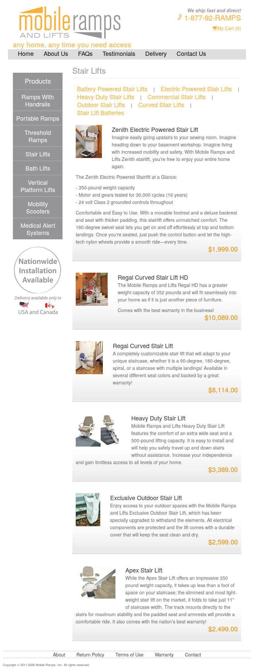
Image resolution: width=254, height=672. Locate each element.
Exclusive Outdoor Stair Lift (146, 497)
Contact (193, 654)
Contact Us (191, 53)
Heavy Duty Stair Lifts (105, 96)
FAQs (85, 53)
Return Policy (90, 654)
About (59, 654)
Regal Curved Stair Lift (143, 345)
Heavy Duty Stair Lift (158, 418)
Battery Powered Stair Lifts (112, 88)
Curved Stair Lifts (161, 104)
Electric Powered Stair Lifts (196, 88)
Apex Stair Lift (143, 570)
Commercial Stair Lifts (177, 96)
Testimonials (119, 53)
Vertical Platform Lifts (38, 186)
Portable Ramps (37, 118)
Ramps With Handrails (37, 100)
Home (26, 53)
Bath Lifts (37, 168)
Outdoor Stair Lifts (101, 104)
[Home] (84, 23)
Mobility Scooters (38, 207)
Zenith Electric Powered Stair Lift (155, 129)
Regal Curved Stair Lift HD (153, 277)
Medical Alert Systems (38, 229)
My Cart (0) (229, 28)
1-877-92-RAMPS (212, 17)
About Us (56, 53)
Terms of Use (129, 654)
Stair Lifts (37, 153)
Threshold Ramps (37, 136)
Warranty (164, 654)
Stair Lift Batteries (100, 112)
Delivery (156, 53)
